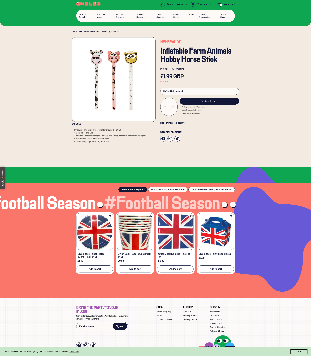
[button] (173, 4)
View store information (192, 113)
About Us (187, 311)
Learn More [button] (74, 352)
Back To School (82, 15)
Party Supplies (160, 15)
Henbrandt (170, 42)
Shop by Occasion (191, 319)
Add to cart (95, 268)
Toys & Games (223, 15)
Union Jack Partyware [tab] (133, 189)
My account (215, 311)
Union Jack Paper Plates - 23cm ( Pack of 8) (92, 255)
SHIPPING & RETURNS (173, 123)
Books (191, 14)
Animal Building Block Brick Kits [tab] (167, 189)
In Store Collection (164, 319)
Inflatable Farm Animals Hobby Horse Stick (102, 31)
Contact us (214, 315)
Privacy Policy (216, 323)
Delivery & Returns (218, 331)
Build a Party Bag (163, 311)
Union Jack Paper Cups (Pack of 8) (134, 255)
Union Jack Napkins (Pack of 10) (174, 255)
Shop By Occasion (140, 15)
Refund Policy (216, 319)
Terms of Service (217, 327)
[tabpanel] (155, 243)
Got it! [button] (299, 352)
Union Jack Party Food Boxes (215, 253)
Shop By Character (120, 15)
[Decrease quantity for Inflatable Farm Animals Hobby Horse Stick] (163, 107)
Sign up (120, 326)
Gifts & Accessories (204, 15)
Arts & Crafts (176, 15)
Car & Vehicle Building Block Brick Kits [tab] (211, 189)
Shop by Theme (190, 315)
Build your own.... (101, 15)
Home (74, 31)
